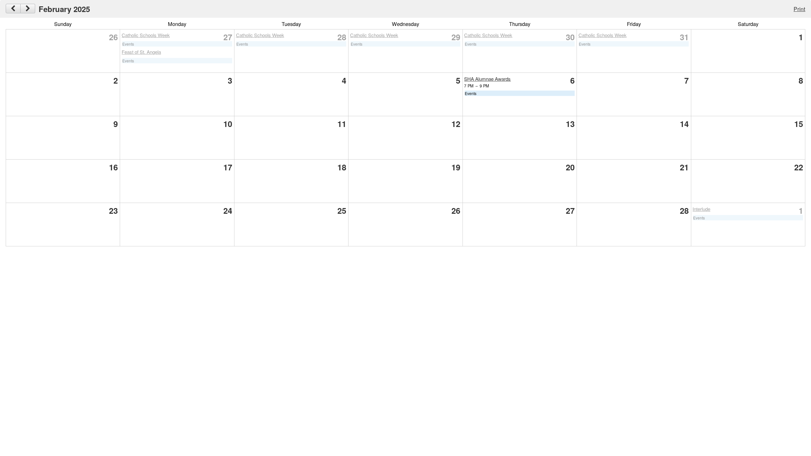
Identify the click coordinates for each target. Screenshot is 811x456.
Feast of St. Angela (141, 51)
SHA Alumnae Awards (487, 78)
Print (799, 9)
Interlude (701, 209)
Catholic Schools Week (146, 35)
